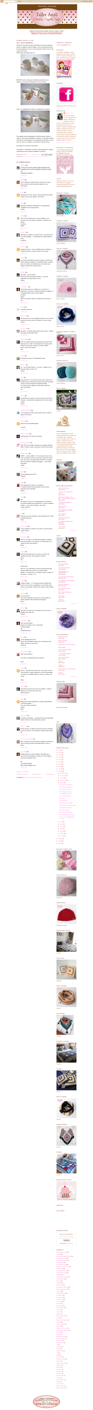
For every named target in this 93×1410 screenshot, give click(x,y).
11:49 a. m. (24, 360)
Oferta (58, 1381)
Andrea (22, 668)
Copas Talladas (60, 1324)
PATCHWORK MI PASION (65, 510)
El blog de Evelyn (63, 564)
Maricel (22, 395)
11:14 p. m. (24, 589)
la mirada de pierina (64, 567)
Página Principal (36, 774)
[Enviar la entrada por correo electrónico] (42, 154)
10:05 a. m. (24, 268)
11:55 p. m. (24, 711)
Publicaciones (60, 1385)
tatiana (22, 307)
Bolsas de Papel (60, 1359)
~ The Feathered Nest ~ (64, 653)
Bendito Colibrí (24, 453)
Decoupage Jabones (61, 1277)
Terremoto (59, 1357)
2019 (59, 750)
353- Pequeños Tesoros (65, 789)
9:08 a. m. (24, 188)
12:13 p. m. (24, 391)
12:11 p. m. (24, 373)
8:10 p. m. (24, 767)
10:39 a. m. (24, 311)
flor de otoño (24, 328)
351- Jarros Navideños (65, 796)
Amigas (58, 1303)
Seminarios (59, 1268)
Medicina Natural (60, 1336)
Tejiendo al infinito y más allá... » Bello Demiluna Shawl (66, 498)
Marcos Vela (59, 1350)
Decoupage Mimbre (61, 1270)
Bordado (58, 1322)
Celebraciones (60, 1279)
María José (24, 316)
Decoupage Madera (61, 1260)
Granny (58, 1377)
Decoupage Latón (61, 1252)
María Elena (24, 537)
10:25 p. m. (24, 616)
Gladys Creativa (25, 433)
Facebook (59, 1373)
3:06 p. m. (24, 467)
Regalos (58, 1274)
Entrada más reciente (22, 774)
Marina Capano (25, 651)
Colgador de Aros (60, 1363)
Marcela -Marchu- (25, 442)
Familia (58, 1318)
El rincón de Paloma (64, 588)
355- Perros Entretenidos (65, 784)
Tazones (58, 1332)
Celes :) (23, 686)
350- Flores (62, 798)
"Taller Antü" (62, 526)
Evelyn (22, 355)
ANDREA (23, 165)
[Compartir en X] (48, 155)
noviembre (63, 775)
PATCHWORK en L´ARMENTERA (63, 572)
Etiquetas (58, 1371)
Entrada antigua (50, 774)
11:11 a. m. (24, 335)
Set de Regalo (60, 1307)
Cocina (58, 1348)
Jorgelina (23, 593)
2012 (59, 764)
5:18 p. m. (24, 664)
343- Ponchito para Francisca (67, 814)
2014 (59, 759)
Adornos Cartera (60, 1338)
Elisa (22, 497)
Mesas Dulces (60, 1379)
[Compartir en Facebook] (50, 155)
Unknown (23, 421)
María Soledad (24, 339)
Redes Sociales (60, 1388)
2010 (59, 769)
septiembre (63, 780)
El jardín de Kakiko (63, 584)
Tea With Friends (63, 636)
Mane (22, 699)
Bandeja (58, 1283)
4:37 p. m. (24, 522)
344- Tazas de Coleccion (65, 812)
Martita (22, 216)
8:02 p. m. (24, 533)
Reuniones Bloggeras (62, 1320)
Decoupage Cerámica (29, 156)
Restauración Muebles (62, 1330)
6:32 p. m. (24, 682)
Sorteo (58, 1281)
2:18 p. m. (24, 429)
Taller (57, 1355)
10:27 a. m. (24, 303)
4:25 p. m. (24, 509)
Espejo (58, 1334)
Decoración (59, 1285)
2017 (59, 752)
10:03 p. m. (24, 576)
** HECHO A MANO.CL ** (65, 502)
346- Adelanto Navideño (65, 807)
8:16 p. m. (24, 695)
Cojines (58, 1361)
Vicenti (22, 179)
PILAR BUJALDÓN (26, 410)
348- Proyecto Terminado (66, 803)
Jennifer (23, 608)
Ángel (22, 203)
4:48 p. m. (24, 604)
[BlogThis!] (46, 155)
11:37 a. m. (24, 351)
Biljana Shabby (62, 640)
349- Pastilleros (63, 800)
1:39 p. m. (24, 417)
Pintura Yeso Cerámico (62, 1266)
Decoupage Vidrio (61, 1258)
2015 (59, 757)
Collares (58, 1314)
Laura (22, 377)
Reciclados (59, 1297)
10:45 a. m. (24, 324)
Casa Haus (61, 596)
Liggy (22, 482)
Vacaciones (59, 1299)
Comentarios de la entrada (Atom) (33, 777)
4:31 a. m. (24, 722)
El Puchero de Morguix (64, 592)
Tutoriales (59, 1301)
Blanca (22, 637)
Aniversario (59, 1340)
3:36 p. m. (24, 478)
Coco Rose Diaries (63, 657)
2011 (59, 766)
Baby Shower (59, 1342)
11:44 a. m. (24, 633)
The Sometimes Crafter (64, 649)
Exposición (59, 1305)
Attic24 (60, 661)
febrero (62, 833)
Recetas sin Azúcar (61, 1328)
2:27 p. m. (24, 438)
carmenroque (24, 526)
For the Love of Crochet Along (66, 669)
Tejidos (58, 1254)
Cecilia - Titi (24, 726)
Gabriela (23, 272)
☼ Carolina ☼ (24, 286)
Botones (58, 1367)
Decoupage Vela (60, 1316)
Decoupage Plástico (61, 1289)
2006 (59, 843)
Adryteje (60, 599)
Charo (22, 192)
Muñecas (58, 1365)
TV (57, 1353)
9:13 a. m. (24, 199)
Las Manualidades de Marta (66, 577)
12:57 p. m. (24, 647)
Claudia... (23, 232)
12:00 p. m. (24, 747)
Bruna (22, 471)
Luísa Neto (23, 751)
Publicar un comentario (23, 771)
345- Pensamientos (64, 810)
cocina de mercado (63, 488)
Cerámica (58, 1346)
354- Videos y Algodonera (66, 787)
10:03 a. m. (24, 735)
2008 (59, 838)
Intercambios (59, 1262)
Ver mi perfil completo (63, 142)
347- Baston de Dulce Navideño (67, 805)
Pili (21, 513)
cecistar (23, 551)
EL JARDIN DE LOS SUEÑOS (66, 580)
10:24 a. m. (24, 282)
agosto (62, 782)
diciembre (62, 773)
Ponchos (58, 1383)
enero (61, 836)
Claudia (23, 257)
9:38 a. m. (24, 242)
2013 (59, 762)
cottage (60, 665)
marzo (61, 831)
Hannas (60, 672)
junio (61, 824)
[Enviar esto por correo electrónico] (45, 155)
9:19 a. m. (24, 211)
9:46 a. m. (24, 253)
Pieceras (58, 1326)
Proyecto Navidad (42, 156)
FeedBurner (70, 1243)
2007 (59, 841)
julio (61, 821)
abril (61, 828)
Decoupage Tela (60, 1293)
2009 (59, 771)
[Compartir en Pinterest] (51, 155)
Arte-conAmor (62, 514)
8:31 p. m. (24, 562)
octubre (62, 778)
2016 (59, 755)
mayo (61, 826)
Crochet (58, 1309)
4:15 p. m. (24, 493)
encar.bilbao (24, 715)
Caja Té (58, 1311)
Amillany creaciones (64, 517)
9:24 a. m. (24, 228)
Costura (58, 1291)
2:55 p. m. (24, 449)
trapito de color (62, 506)
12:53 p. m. (24, 406)
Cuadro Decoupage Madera (63, 1256)
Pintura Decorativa (61, 1272)
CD (57, 1344)
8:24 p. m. (24, 547)
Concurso (58, 1369)
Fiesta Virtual (59, 1375)
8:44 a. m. (24, 175)
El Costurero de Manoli (27, 739)
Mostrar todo (73, 530)
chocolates (59, 1295)
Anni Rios (23, 247)
